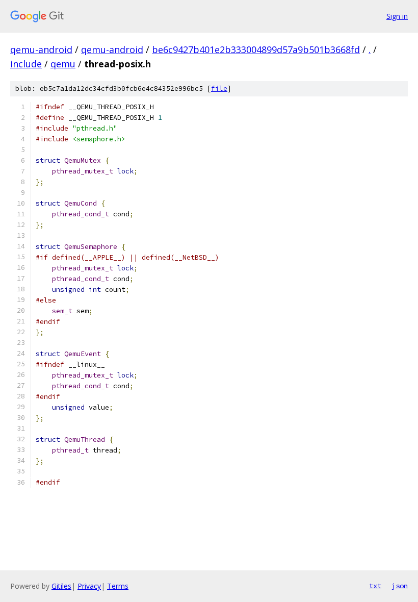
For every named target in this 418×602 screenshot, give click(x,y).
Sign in (397, 16)
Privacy (89, 586)
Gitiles (61, 586)
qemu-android (41, 49)
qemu (62, 64)
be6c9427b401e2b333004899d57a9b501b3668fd (256, 49)
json (399, 585)
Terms (117, 586)
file (219, 88)
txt (375, 585)
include (26, 64)
